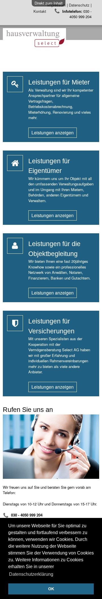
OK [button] (51, 589)
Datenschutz (79, 5)
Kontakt (40, 11)
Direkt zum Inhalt (49, 3)
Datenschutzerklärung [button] (31, 574)
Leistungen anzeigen (52, 132)
